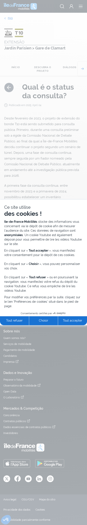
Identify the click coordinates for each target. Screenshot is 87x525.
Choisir (43, 320)
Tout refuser (14, 320)
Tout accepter (72, 320)
